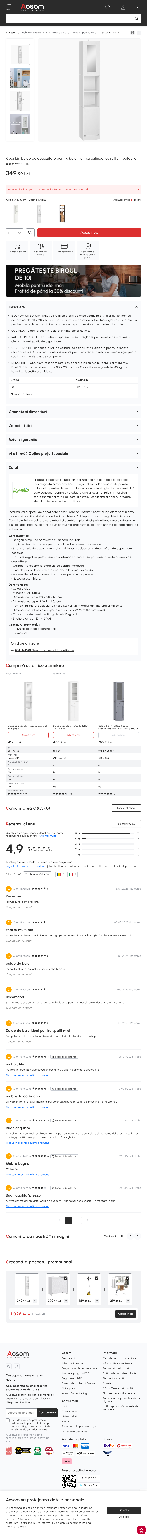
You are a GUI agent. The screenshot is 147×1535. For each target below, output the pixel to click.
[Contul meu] (123, 7)
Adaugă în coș (89, 232)
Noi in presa (69, 1388)
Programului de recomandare (80, 1368)
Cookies (108, 1383)
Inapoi (12, 32)
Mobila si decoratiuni (34, 32)
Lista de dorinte (71, 1416)
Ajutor (65, 1421)
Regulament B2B (72, 1378)
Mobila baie (59, 32)
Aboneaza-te (47, 1412)
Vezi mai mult (113, 1236)
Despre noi (68, 1358)
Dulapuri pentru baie (84, 32)
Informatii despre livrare (118, 1363)
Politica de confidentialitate (31, 1429)
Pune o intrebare (126, 807)
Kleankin (82, 380)
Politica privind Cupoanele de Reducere (120, 1408)
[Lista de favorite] (107, 7)
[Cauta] (136, 18)
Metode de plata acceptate (119, 1358)
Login (65, 1406)
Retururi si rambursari (116, 1368)
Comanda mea (71, 1411)
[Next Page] (87, 1220)
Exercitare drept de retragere (80, 1426)
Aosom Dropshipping (74, 1393)
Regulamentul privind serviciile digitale (121, 1400)
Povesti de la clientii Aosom (78, 1383)
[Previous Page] (59, 1220)
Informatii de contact (75, 1363)
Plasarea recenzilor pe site (119, 1393)
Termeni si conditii (114, 1378)
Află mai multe (48, 835)
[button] (73, 307)
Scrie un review (126, 823)
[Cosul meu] (139, 7)
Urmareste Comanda (75, 1431)
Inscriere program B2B (75, 1373)
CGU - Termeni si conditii (118, 1388)
